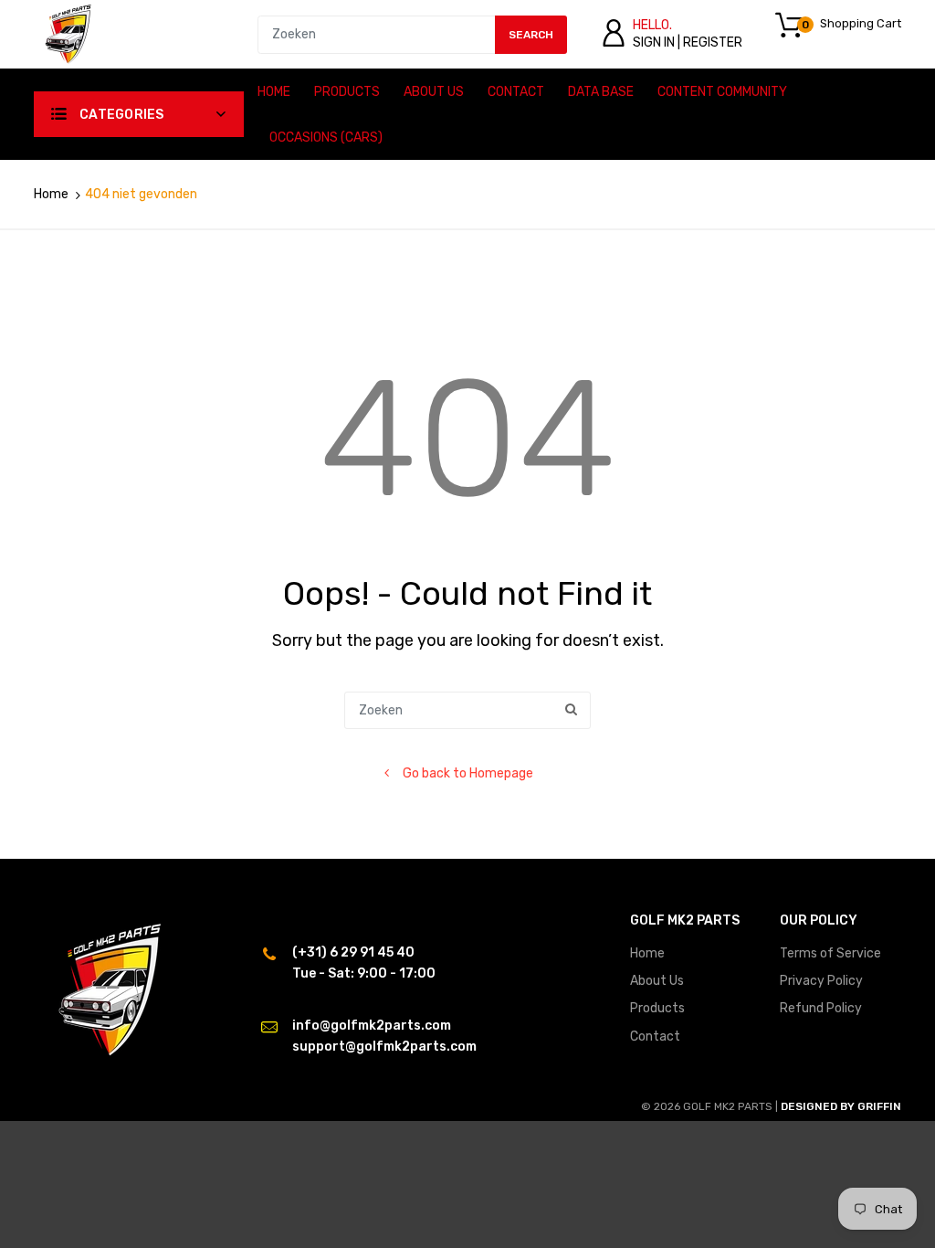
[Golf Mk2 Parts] (68, 33)
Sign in (654, 42)
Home (51, 194)
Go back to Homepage (468, 773)
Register (712, 42)
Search (531, 34)
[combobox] (412, 35)
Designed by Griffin (841, 1106)
